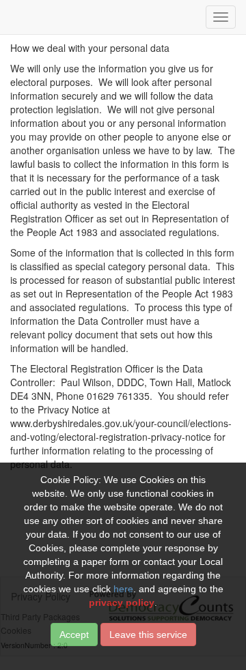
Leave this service (148, 634)
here (123, 588)
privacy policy (121, 602)
